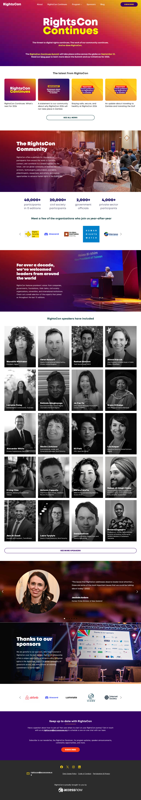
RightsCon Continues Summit (44, 54)
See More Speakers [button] (70, 550)
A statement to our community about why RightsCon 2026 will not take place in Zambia (53, 106)
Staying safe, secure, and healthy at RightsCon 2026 (84, 105)
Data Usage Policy (70, 774)
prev (20, 234)
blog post (45, 57)
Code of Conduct (84, 774)
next (121, 234)
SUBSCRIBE (129, 4)
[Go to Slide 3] (69, 618)
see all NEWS (70, 117)
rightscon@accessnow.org (55, 730)
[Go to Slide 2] (66, 618)
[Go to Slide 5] (74, 618)
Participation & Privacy (101, 774)
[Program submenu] (81, 4)
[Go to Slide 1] (64, 618)
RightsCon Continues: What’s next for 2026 (18, 105)
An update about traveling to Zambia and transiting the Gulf (120, 105)
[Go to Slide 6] (76, 618)
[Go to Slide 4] (71, 618)
